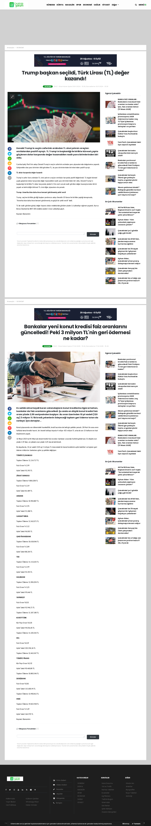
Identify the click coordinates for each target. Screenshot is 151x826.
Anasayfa (10, 47)
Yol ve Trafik (106, 786)
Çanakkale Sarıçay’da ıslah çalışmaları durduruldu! (127, 270)
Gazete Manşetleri (109, 812)
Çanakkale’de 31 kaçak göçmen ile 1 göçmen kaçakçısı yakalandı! (128, 251)
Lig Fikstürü (106, 796)
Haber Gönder (31, 805)
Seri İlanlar (106, 805)
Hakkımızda (10, 798)
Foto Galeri (61, 780)
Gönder (93, 234)
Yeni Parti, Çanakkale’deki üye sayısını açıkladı (129, 143)
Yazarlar (59, 789)
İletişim (59, 803)
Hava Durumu (107, 783)
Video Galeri (61, 785)
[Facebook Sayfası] (7, 790)
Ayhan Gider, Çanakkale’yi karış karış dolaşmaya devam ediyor (129, 261)
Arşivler (59, 794)
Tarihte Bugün (107, 799)
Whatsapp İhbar (32, 802)
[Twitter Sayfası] (11, 790)
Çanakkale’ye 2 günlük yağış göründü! (128, 231)
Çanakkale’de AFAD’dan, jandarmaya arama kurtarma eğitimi (128, 241)
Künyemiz (60, 798)
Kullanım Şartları (32, 798)
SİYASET (106, 4)
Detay (126, 824)
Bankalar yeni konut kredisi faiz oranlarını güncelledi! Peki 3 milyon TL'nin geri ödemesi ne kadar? (129, 165)
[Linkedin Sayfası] (23, 790)
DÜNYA (60, 4)
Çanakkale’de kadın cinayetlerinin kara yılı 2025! (128, 153)
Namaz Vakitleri (108, 789)
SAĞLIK (97, 4)
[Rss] (27, 790)
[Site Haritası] (32, 790)
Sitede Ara (130, 783)
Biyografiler (130, 789)
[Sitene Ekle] (36, 790)
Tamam (136, 824)
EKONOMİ (87, 4)
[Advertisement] (75, 27)
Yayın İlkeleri (10, 802)
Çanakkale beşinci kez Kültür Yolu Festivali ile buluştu (128, 133)
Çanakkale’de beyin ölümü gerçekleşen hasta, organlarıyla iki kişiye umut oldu (127, 179)
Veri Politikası (11, 805)
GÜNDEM (50, 4)
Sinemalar (106, 802)
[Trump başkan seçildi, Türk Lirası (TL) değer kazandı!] (54, 117)
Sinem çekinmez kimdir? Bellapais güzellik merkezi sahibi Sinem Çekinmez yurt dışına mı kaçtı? (129, 191)
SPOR (78, 4)
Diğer (114, 4)
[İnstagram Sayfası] (15, 790)
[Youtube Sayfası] (19, 790)
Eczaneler (105, 793)
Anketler (129, 786)
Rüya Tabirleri (131, 793)
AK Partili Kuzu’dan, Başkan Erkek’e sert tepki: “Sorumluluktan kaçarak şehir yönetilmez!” (129, 211)
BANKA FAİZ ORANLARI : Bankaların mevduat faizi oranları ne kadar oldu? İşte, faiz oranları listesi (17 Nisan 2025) (129, 104)
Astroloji (129, 796)
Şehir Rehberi (107, 809)
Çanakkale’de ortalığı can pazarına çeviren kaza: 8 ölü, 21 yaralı (129, 280)
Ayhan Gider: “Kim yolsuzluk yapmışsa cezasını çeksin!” (126, 222)
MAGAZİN (69, 4)
